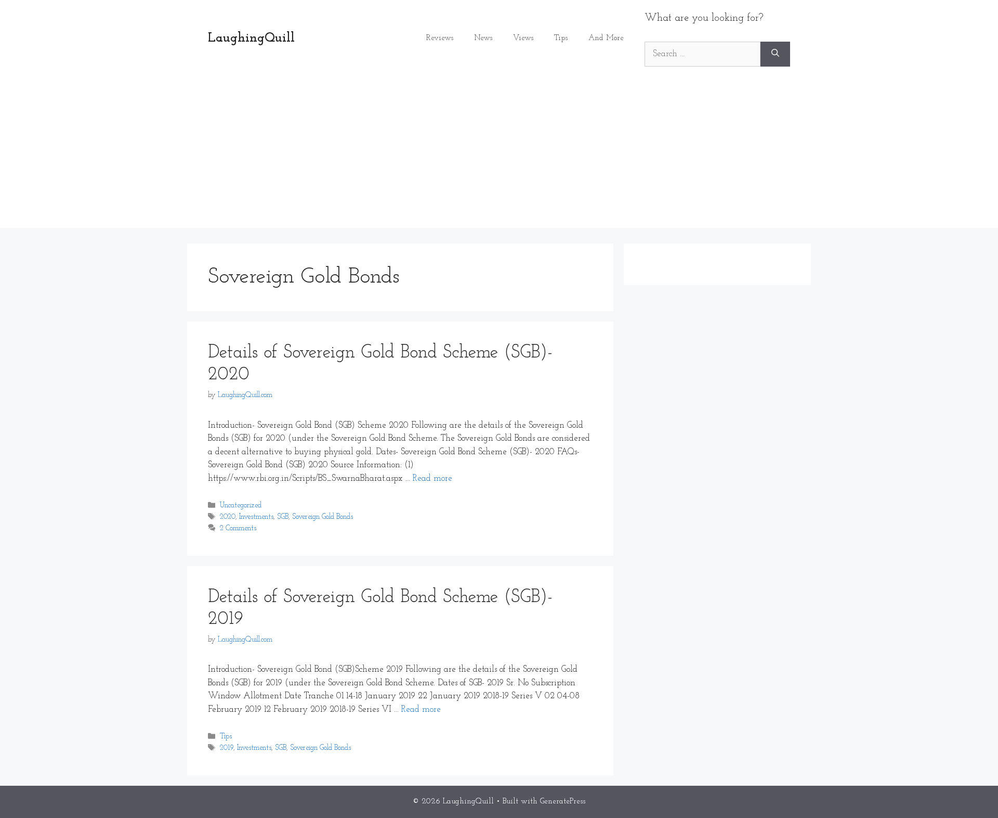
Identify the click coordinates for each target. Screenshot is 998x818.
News (483, 38)
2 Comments (238, 529)
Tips (561, 38)
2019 (226, 748)
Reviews (439, 38)
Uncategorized (240, 506)
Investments (256, 517)
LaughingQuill (251, 38)
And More (606, 38)
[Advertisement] (499, 155)
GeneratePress (562, 802)
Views (523, 38)
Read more (432, 478)
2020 (227, 517)
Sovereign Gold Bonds (322, 517)
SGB (282, 517)
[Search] (775, 54)
